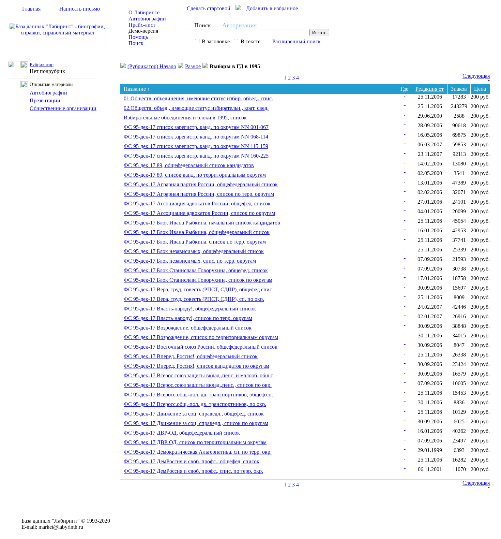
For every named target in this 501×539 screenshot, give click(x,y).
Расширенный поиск (296, 41)
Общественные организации (63, 108)
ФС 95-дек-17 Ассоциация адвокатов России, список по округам (199, 213)
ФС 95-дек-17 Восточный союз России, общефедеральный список (200, 347)
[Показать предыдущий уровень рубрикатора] (14, 66)
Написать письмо (79, 9)
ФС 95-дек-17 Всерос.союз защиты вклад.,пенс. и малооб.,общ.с (198, 375)
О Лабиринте (144, 12)
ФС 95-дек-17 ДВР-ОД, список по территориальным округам (195, 442)
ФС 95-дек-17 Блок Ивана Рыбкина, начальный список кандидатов (202, 222)
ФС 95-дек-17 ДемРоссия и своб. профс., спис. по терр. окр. (193, 471)
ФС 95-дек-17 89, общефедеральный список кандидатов (189, 165)
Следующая (476, 76)
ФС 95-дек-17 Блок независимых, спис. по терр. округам (190, 261)
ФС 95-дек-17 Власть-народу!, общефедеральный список (190, 308)
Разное (193, 66)
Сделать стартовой (208, 8)
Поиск (135, 43)
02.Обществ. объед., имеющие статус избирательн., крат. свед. (196, 108)
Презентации (45, 100)
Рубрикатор (42, 64)
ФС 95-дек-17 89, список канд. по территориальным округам (195, 175)
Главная (31, 9)
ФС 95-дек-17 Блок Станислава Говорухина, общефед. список (196, 270)
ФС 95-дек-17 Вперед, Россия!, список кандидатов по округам (196, 366)
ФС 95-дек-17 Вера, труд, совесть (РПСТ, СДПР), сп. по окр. (194, 299)
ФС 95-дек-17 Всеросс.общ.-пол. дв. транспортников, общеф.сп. (198, 394)
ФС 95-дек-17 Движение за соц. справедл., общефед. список (194, 414)
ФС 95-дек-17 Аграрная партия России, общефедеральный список (201, 184)
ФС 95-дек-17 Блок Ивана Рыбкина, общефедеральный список (197, 232)
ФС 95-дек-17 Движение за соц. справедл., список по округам (196, 423)
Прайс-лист (141, 25)
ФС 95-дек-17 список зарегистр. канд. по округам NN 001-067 (196, 127)
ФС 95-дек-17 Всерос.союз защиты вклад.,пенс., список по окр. (198, 385)
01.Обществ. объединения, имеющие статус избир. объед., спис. (198, 98)
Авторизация (239, 25)
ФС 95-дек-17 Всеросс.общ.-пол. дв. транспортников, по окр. (195, 404)
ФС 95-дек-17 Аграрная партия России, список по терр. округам (199, 194)
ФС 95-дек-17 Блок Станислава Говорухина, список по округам (198, 280)
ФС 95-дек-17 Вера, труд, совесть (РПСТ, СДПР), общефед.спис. (198, 289)
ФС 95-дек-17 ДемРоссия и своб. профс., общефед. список (191, 461)
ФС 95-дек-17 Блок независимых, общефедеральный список (194, 251)
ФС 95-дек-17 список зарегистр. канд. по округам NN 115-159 (196, 146)
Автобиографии (147, 18)
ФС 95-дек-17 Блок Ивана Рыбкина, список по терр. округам (195, 242)
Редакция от (429, 89)
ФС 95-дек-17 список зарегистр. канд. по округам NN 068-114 (196, 137)
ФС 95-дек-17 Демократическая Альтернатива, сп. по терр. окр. (198, 452)
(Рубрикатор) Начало (151, 66)
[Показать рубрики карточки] (405, 95)
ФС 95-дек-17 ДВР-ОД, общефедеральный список (182, 433)
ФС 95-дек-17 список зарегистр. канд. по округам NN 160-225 (196, 156)
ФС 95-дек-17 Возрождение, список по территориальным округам (201, 337)
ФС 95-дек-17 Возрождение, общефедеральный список (188, 328)
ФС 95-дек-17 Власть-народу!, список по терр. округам (188, 318)
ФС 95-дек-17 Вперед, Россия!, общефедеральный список (191, 356)
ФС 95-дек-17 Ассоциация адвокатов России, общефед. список (197, 203)
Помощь (138, 37)
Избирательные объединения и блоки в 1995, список (185, 117)
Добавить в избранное (272, 8)
